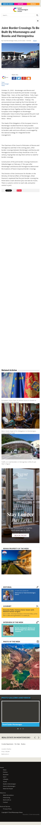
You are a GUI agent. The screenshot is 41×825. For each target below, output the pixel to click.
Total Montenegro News (10, 40)
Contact (5, 802)
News (4, 770)
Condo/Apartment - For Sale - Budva (13, 744)
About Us (3, 793)
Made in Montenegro (9, 784)
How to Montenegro (9, 786)
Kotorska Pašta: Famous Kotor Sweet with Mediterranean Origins (18, 611)
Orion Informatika (34, 814)
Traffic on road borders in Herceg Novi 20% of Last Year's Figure (18, 463)
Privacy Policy (7, 809)
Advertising (6, 797)
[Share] (14, 78)
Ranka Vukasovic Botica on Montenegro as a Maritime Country (25, 629)
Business (5, 774)
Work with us (7, 800)
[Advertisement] (20, 281)
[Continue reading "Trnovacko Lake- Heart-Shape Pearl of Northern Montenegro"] (20, 666)
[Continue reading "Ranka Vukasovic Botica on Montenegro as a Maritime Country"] (8, 630)
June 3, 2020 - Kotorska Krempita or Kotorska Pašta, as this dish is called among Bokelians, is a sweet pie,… (20, 614)
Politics (5, 772)
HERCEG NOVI (8, 4)
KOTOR (20, 4)
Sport (4, 777)
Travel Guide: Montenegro (12, 724)
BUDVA (33, 4)
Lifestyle (5, 779)
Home (2, 767)
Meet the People (8, 788)
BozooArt (25, 814)
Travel (35, 40)
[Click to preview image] (20, 55)
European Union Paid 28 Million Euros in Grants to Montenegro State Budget (18, 401)
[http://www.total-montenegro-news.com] (20, 10)
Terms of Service (5, 806)
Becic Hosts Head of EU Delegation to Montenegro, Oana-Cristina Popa (18, 432)
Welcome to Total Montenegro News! (25, 593)
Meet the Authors (8, 795)
